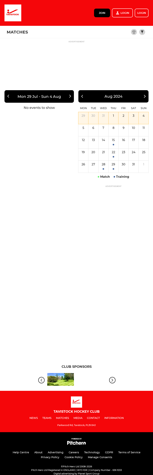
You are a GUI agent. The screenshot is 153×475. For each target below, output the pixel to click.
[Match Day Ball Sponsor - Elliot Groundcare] (61, 380)
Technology (92, 452)
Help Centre (21, 452)
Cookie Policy (74, 457)
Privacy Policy (50, 457)
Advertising (55, 452)
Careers (74, 452)
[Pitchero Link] (76, 444)
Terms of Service (129, 452)
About (38, 452)
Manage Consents (100, 457)
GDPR (109, 452)
